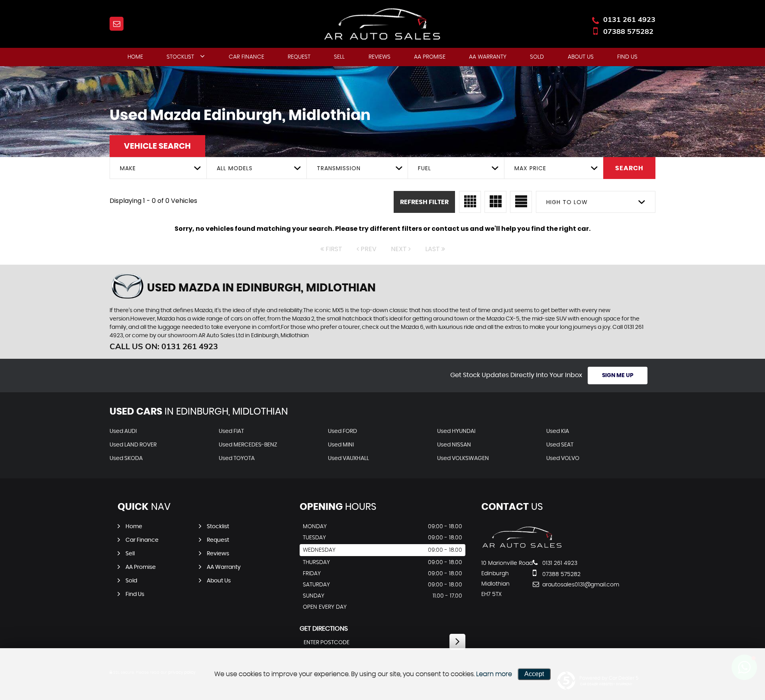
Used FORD (342, 431)
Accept (534, 674)
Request (299, 57)
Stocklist (180, 57)
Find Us (627, 57)
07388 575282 (628, 31)
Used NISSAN (454, 445)
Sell (339, 57)
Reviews (379, 57)
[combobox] (158, 168)
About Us (581, 57)
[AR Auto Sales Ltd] (522, 547)
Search (629, 168)
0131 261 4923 (629, 19)
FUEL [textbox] (424, 168)
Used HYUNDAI (456, 431)
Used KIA (557, 431)
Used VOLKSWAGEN (463, 458)
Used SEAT (559, 445)
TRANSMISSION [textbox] (339, 168)
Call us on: (164, 346)
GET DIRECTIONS (324, 628)
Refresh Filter (424, 202)
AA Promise (429, 57)
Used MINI (341, 445)
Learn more (494, 674)
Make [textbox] (128, 168)
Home (135, 57)
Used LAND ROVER (133, 445)
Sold (537, 57)
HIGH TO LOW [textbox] (567, 202)
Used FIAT (231, 431)
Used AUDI (123, 431)
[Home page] (382, 24)
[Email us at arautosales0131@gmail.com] (117, 24)
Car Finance (246, 57)
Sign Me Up (618, 375)
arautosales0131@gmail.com (570, 585)
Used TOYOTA (237, 458)
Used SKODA (126, 458)
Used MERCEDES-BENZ (248, 445)
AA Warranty (487, 57)
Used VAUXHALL (348, 458)
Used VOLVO (562, 458)
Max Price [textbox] (530, 168)
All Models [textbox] (235, 168)
